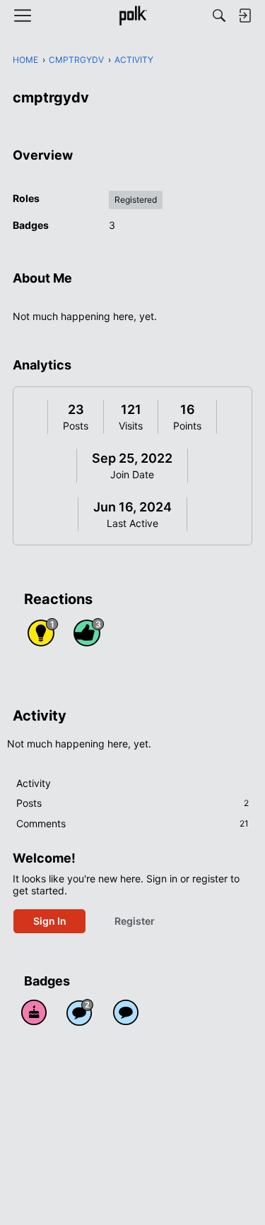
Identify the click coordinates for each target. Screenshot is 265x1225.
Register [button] (134, 921)
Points (187, 426)
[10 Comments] (79, 1012)
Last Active (132, 523)
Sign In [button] (49, 921)
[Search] (219, 15)
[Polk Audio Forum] (132, 15)
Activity (33, 783)
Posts (75, 426)
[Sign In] (244, 15)
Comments (132, 823)
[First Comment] (125, 1012)
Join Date (132, 474)
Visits (131, 426)
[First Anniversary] (33, 1012)
